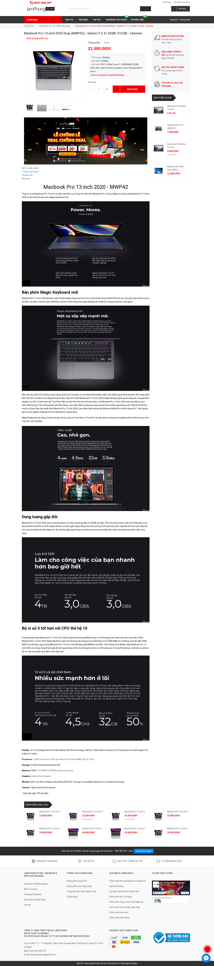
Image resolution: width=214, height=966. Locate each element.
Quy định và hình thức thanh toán (124, 891)
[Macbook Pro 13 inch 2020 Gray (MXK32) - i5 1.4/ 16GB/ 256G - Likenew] (115, 816)
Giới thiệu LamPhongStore (36, 884)
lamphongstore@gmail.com (43, 954)
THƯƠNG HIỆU (138, 18)
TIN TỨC (97, 20)
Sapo (135, 963)
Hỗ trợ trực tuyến (143, 851)
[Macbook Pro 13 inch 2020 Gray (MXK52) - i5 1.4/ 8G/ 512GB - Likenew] (158, 816)
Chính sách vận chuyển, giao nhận (124, 907)
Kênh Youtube (30, 889)
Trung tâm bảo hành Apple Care (81, 891)
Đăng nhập (185, 20)
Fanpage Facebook (32, 894)
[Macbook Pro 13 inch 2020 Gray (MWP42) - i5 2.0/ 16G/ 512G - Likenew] (30, 816)
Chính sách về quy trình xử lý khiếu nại (126, 902)
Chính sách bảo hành (118, 912)
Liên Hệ (27, 905)
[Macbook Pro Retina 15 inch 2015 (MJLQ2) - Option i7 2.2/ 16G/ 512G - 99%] (158, 148)
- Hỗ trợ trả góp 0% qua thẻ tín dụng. (107, 75)
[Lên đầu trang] (209, 940)
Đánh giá (26, 178)
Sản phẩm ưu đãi (162, 97)
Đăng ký (173, 20)
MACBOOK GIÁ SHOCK (117, 18)
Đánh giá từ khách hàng (35, 899)
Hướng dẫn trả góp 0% (77, 881)
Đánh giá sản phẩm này (37, 38)
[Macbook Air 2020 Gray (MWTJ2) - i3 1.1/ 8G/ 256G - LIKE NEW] (158, 171)
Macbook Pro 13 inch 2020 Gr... (53, 811)
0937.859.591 (43, 3)
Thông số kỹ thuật (30, 171)
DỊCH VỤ (70, 20)
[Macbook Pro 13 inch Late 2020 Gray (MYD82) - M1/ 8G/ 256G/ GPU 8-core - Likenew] (115, 833)
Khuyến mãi (27, 175)
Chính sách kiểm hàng (119, 917)
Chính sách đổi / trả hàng (120, 896)
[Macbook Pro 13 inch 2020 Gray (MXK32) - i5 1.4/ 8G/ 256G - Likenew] (73, 816)
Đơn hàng (167, 2)
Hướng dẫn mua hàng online (79, 886)
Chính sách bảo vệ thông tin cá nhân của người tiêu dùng (127, 883)
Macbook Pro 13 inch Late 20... (96, 828)
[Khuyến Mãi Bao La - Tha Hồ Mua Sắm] (85, 141)
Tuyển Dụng (72, 896)
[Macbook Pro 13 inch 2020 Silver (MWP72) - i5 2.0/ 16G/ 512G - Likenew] (158, 833)
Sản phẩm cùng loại (37, 804)
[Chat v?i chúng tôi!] (206, 958)
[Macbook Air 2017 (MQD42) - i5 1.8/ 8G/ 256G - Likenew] (158, 129)
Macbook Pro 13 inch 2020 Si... (53, 828)
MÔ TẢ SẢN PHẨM (30, 168)
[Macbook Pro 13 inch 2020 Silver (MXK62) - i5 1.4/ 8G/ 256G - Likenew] (30, 833)
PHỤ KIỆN (83, 20)
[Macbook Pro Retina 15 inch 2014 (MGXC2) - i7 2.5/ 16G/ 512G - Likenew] (158, 110)
